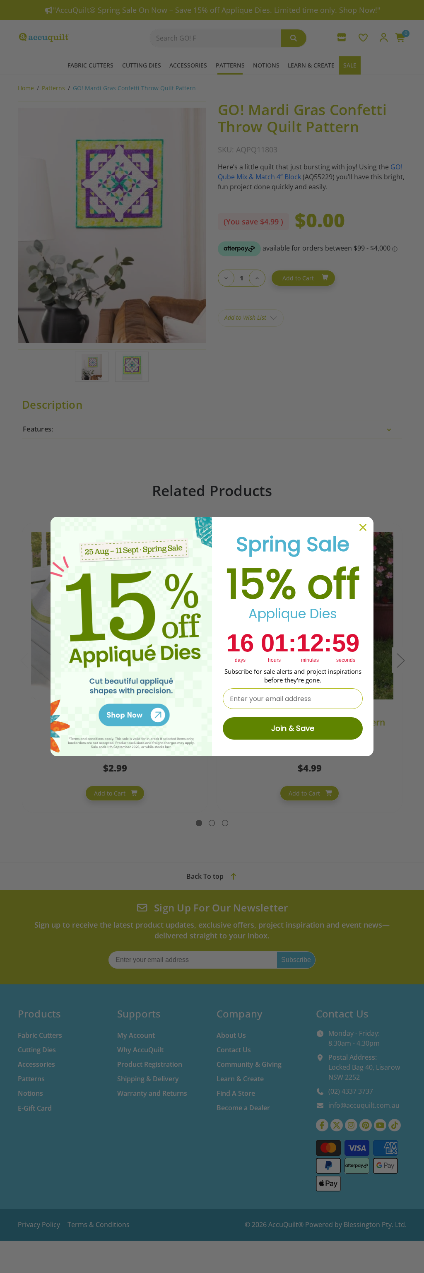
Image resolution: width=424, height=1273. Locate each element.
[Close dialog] (363, 527)
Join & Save (292, 728)
